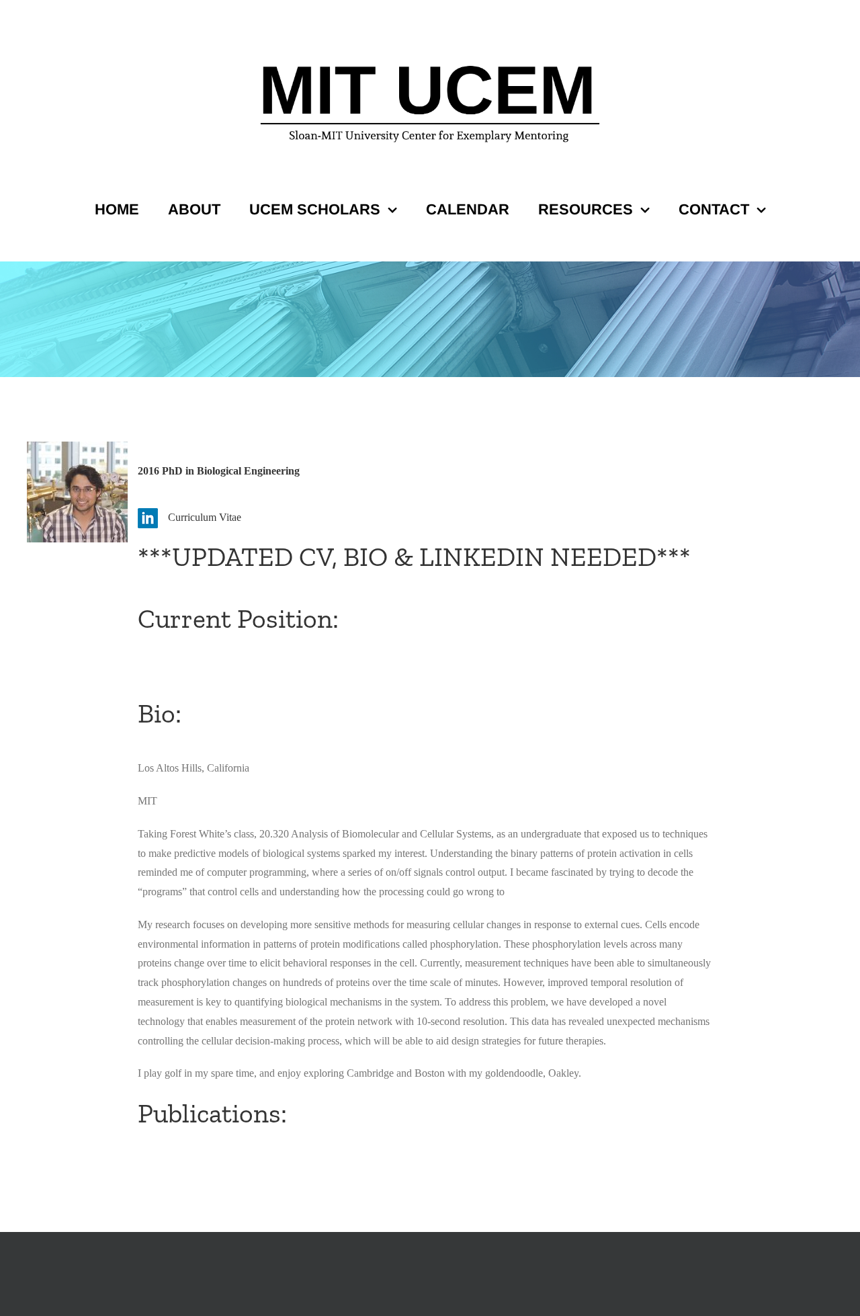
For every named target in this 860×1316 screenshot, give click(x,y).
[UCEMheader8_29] (430, 38)
